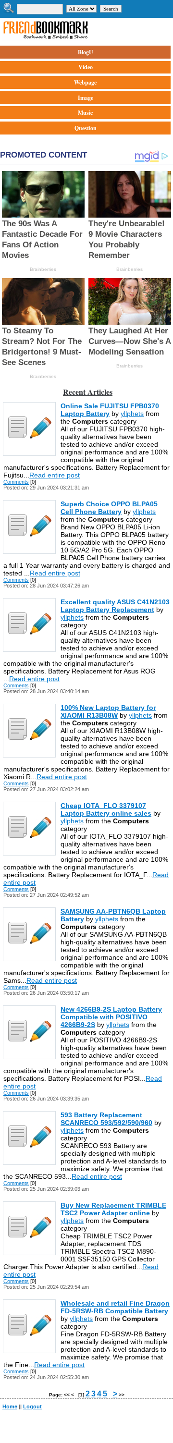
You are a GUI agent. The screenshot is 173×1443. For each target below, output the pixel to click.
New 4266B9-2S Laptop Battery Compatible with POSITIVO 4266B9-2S (111, 1016)
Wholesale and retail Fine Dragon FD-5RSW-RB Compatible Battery (115, 1307)
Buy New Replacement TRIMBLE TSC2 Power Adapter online (113, 1209)
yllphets (132, 413)
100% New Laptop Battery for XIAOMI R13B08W (108, 711)
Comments (16, 482)
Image (85, 98)
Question (85, 128)
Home (9, 1406)
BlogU (85, 52)
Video (85, 67)
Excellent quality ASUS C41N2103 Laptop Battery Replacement (115, 605)
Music (85, 113)
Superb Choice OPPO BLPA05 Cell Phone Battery (109, 507)
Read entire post (54, 475)
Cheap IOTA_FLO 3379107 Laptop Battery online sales (106, 809)
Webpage (85, 82)
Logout (32, 1406)
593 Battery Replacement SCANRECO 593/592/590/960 (106, 1118)
